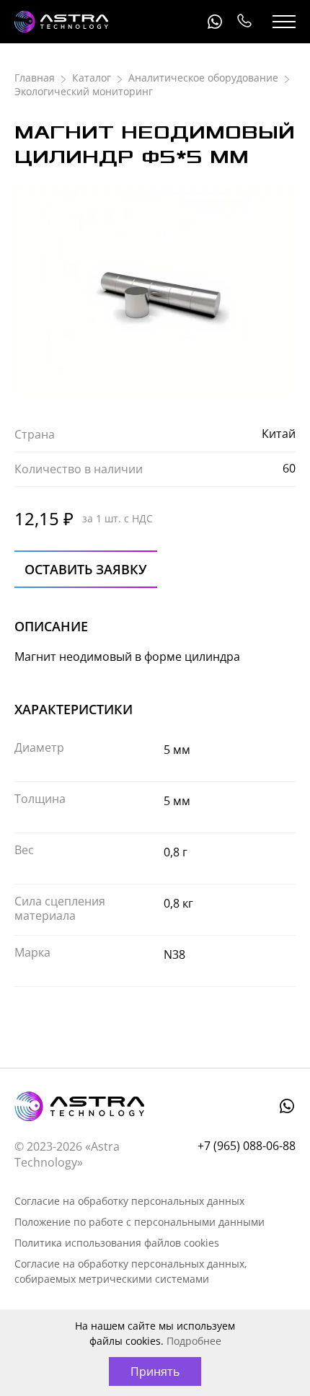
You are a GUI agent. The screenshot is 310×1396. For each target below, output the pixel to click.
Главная (34, 77)
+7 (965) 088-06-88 (243, 21)
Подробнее (194, 1341)
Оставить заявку (86, 569)
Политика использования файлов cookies (116, 1243)
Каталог (91, 77)
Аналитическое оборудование (203, 77)
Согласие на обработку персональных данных (129, 1201)
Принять (155, 1371)
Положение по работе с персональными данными (139, 1222)
